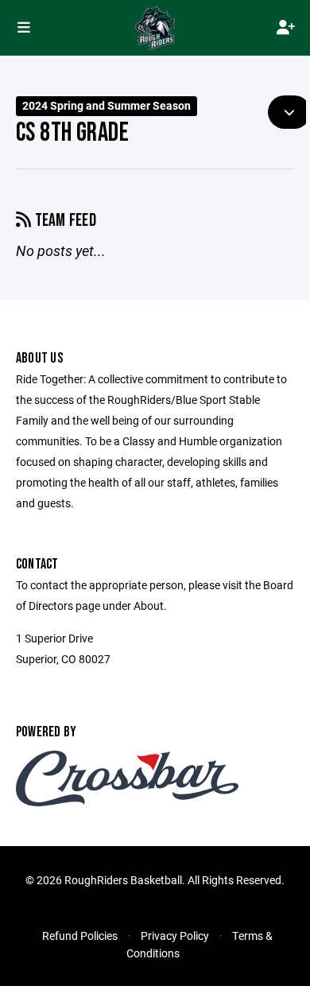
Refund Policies (80, 935)
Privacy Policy (175, 935)
